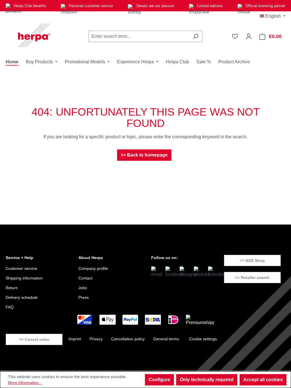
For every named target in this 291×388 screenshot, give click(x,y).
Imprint (74, 339)
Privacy (96, 339)
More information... (25, 382)
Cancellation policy (128, 339)
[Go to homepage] (34, 35)
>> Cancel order (34, 339)
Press (83, 297)
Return (12, 287)
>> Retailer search (252, 277)
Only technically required (207, 379)
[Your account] (248, 36)
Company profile (93, 268)
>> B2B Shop (252, 260)
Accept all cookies (263, 379)
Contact (85, 278)
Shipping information (24, 278)
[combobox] (139, 36)
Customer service (21, 268)
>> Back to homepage (144, 155)
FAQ (10, 307)
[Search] (195, 36)
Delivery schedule (22, 297)
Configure (159, 379)
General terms (166, 339)
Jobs (82, 287)
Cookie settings (203, 339)
